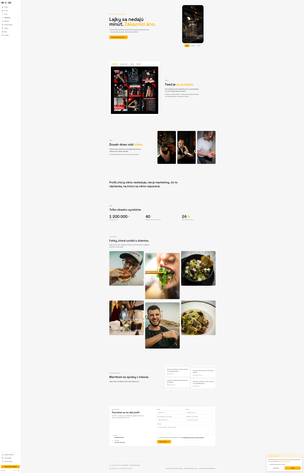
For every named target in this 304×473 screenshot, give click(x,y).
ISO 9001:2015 (124, 465)
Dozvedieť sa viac (285, 461)
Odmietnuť (276, 468)
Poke (199, 45)
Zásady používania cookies (191, 468)
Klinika (132, 64)
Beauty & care (124, 64)
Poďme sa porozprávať (10, 466)
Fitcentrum (115, 64)
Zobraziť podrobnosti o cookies (277, 464)
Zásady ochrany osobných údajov (174, 468)
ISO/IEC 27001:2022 (135, 465)
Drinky (193, 45)
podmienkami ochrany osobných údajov (193, 437)
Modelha (138, 64)
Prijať (292, 468)
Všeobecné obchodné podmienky (207, 468)
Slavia (186, 45)
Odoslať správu (163, 441)
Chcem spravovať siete (117, 37)
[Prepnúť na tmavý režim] (18, 470)
